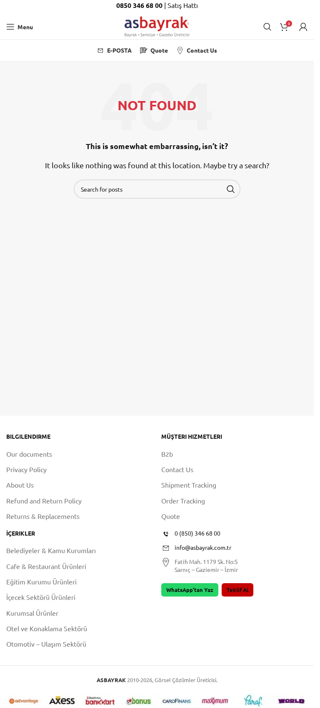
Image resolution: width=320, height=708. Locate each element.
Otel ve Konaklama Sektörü (46, 628)
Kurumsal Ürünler (32, 613)
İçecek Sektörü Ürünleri (40, 597)
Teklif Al (237, 589)
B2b (167, 454)
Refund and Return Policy (44, 500)
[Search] (267, 26)
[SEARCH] (230, 189)
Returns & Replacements (43, 516)
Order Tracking (183, 500)
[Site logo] (157, 25)
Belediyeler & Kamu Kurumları (51, 550)
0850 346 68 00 (140, 5)
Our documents (29, 454)
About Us (20, 484)
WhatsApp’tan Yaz (189, 589)
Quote (170, 516)
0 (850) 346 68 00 (197, 533)
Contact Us (177, 469)
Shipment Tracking (188, 484)
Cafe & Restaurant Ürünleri (46, 566)
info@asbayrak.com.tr (203, 547)
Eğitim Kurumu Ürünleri (41, 581)
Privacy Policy (26, 469)
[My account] (303, 26)
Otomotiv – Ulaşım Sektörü (46, 644)
